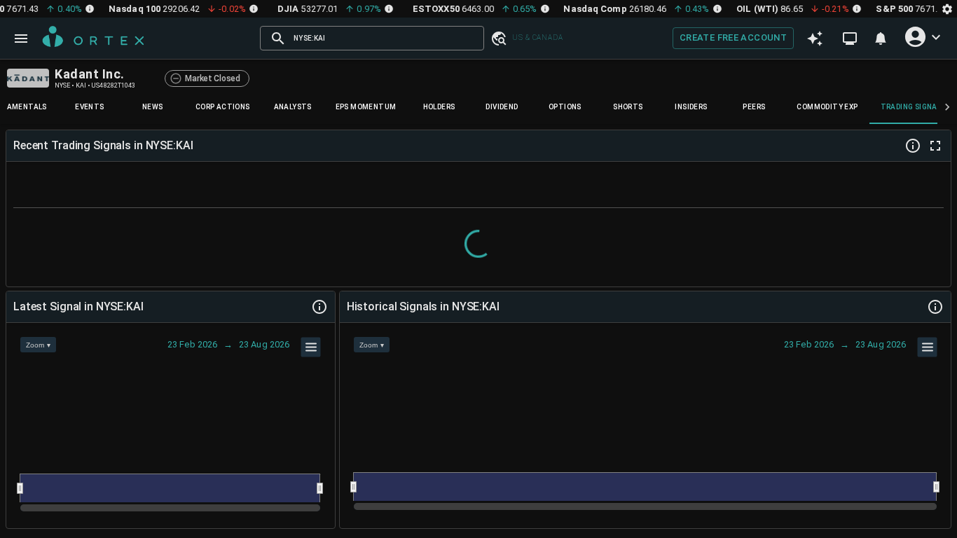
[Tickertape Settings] (947, 9)
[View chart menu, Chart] (311, 347)
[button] (498, 38)
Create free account (733, 37)
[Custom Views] (850, 39)
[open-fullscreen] (935, 145)
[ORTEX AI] (815, 39)
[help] (912, 145)
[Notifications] (880, 38)
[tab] (89, 107)
